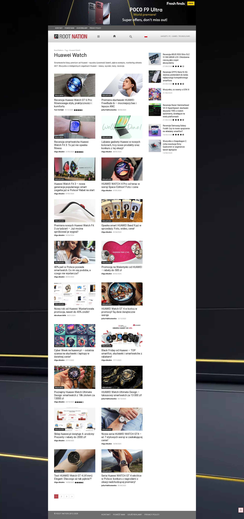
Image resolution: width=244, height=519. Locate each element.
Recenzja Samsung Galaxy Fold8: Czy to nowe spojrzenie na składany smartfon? (176, 128)
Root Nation (58, 50)
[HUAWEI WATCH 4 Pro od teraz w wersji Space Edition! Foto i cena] (122, 169)
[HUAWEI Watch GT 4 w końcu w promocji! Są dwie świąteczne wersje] (122, 293)
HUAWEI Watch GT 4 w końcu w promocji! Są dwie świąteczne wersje (119, 312)
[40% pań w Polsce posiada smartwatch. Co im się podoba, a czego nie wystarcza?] (74, 252)
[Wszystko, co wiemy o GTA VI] (155, 94)
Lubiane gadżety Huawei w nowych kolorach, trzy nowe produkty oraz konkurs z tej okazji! (120, 145)
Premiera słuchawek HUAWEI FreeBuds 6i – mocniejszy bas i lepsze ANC (118, 103)
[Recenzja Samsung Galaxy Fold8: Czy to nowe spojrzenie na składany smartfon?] (155, 130)
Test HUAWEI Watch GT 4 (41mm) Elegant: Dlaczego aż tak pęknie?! (73, 477)
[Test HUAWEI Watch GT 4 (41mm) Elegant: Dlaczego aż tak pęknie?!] (74, 460)
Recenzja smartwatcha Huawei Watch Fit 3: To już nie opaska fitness (71, 145)
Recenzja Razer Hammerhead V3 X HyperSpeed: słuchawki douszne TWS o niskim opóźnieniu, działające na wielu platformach (176, 111)
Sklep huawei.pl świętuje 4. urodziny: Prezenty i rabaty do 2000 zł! (74, 435)
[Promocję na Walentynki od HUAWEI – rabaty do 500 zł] (122, 252)
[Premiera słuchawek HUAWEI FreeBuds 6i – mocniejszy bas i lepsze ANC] (122, 85)
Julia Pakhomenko (109, 110)
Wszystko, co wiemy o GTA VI (176, 89)
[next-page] (72, 496)
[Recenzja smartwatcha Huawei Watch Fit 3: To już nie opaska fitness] (74, 127)
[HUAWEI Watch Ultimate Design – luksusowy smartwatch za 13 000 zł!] (122, 377)
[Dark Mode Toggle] (240, 510)
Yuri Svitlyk (59, 110)
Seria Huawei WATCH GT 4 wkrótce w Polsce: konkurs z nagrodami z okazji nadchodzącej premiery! (121, 479)
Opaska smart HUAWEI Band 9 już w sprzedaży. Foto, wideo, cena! (121, 227)
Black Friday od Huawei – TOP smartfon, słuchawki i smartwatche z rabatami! (121, 353)
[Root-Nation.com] (70, 36)
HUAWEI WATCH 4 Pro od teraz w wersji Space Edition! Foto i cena (120, 185)
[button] (130, 36)
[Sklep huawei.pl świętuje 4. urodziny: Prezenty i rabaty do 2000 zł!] (74, 419)
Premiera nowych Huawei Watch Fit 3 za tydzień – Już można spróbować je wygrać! (74, 228)
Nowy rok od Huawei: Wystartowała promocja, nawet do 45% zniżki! (74, 310)
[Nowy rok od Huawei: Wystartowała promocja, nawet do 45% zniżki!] (74, 293)
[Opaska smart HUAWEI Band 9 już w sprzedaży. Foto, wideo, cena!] (122, 210)
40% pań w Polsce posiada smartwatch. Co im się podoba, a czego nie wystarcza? (72, 270)
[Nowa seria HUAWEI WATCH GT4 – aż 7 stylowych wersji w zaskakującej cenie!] (122, 419)
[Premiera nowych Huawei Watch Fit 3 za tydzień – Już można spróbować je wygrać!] (74, 210)
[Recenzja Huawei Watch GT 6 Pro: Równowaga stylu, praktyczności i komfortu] (74, 85)
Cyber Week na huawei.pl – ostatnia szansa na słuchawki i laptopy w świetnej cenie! (74, 353)
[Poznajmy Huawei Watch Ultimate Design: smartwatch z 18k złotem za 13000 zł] (74, 377)
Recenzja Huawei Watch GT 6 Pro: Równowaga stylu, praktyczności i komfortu (73, 103)
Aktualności (107, 95)
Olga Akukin (59, 151)
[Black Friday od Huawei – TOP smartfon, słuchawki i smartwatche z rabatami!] (122, 335)
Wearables (59, 95)
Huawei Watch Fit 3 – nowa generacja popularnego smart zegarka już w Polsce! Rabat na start (74, 187)
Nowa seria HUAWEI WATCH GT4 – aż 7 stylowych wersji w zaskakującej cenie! (121, 437)
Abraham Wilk (60, 315)
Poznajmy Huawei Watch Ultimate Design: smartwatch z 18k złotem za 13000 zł (74, 395)
